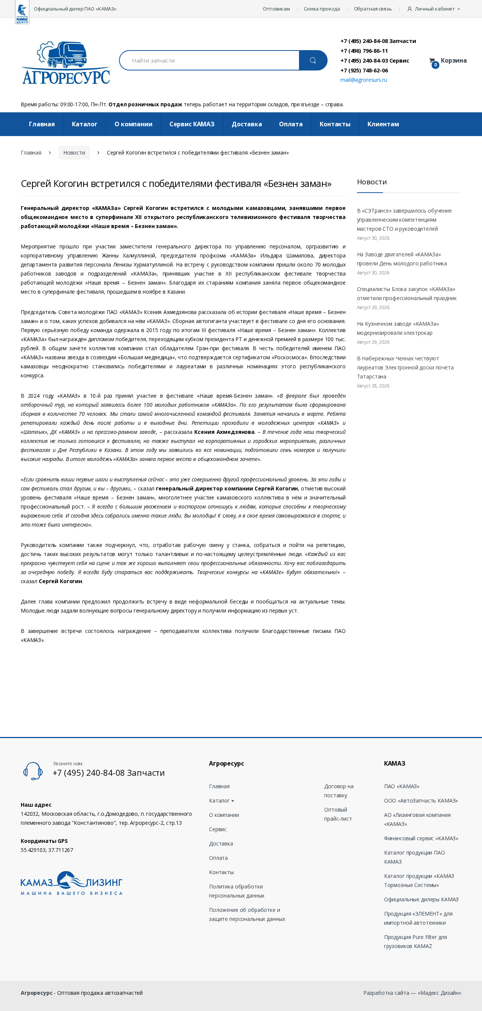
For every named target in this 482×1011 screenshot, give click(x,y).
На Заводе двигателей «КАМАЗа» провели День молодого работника (402, 259)
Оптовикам (276, 8)
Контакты (335, 124)
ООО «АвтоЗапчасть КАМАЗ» (421, 800)
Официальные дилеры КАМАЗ (421, 899)
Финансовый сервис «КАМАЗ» (421, 838)
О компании (133, 124)
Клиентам (383, 124)
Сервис (218, 829)
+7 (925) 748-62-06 (363, 70)
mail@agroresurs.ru (363, 79)
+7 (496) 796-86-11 (363, 50)
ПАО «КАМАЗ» (401, 786)
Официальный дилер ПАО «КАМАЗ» (75, 8)
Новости (74, 152)
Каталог (85, 124)
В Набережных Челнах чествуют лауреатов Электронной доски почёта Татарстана (405, 367)
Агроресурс (37, 992)
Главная (42, 124)
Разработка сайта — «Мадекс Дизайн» (412, 992)
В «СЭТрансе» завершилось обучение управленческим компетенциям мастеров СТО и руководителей (404, 219)
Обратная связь (373, 8)
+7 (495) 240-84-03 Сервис (374, 60)
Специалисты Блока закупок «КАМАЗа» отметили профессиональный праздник (407, 293)
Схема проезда (322, 8)
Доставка (247, 124)
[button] (434, 8)
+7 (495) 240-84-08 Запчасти (378, 40)
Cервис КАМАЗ (192, 124)
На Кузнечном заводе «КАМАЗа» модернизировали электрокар (398, 328)
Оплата (291, 124)
